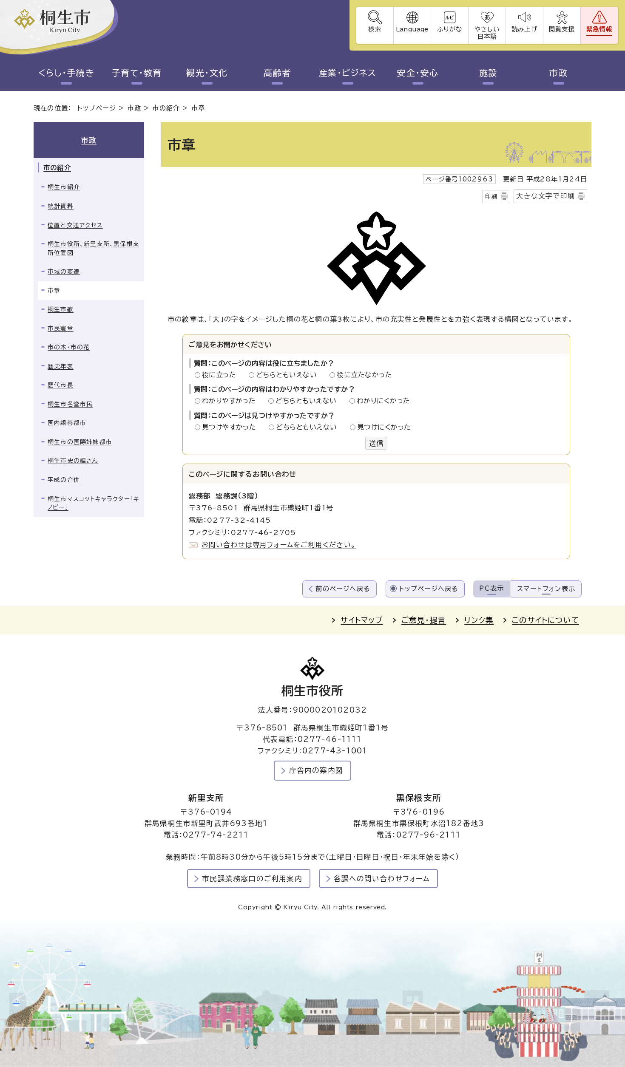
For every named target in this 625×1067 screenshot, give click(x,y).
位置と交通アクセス (75, 225)
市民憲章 (61, 328)
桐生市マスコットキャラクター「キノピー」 (93, 503)
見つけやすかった (231, 427)
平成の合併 (64, 480)
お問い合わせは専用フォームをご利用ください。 (279, 544)
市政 (558, 72)
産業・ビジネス (348, 72)
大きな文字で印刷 (545, 195)
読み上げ (524, 29)
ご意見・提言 (423, 620)
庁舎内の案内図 (316, 770)
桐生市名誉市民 (70, 404)
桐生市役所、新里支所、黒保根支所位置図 (93, 248)
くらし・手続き (66, 72)
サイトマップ (362, 620)
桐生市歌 (61, 309)
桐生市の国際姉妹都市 (80, 442)
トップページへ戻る (429, 589)
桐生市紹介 (64, 187)
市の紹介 (166, 108)
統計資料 (61, 206)
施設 (488, 72)
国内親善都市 (67, 423)
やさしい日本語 (486, 33)
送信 (376, 443)
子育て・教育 (137, 72)
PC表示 (491, 588)
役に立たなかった (364, 374)
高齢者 (277, 72)
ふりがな (449, 29)
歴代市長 (61, 385)
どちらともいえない (289, 374)
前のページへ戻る (342, 589)
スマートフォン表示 (546, 589)
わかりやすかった (231, 400)
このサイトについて (545, 620)
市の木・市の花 (69, 347)
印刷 (491, 196)
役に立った (221, 374)
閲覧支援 (562, 29)
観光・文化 (207, 72)
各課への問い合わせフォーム (382, 878)
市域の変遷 (64, 272)
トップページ (96, 108)
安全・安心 (418, 72)
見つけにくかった (384, 427)
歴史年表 (61, 366)
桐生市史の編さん (73, 461)
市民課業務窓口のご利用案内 (252, 878)
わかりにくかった (383, 400)
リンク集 (479, 620)
